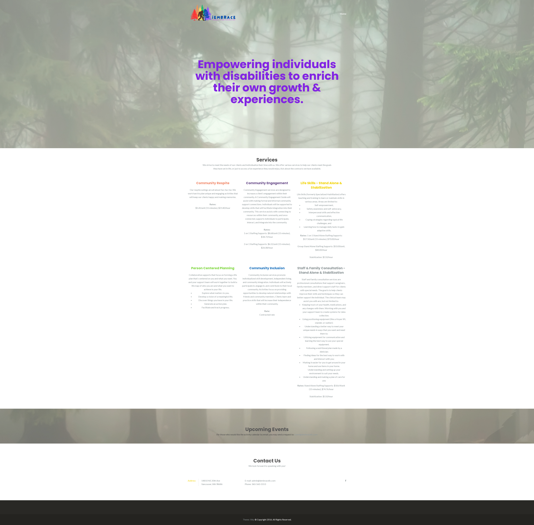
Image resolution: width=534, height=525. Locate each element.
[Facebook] (345, 480)
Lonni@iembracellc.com (306, 434)
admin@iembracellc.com (263, 480)
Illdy (252, 519)
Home (343, 13)
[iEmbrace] (213, 12)
